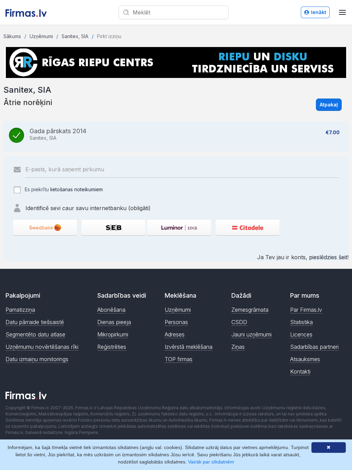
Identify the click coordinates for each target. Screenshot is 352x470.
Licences (301, 334)
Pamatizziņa (20, 309)
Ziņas (238, 346)
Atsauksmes (305, 359)
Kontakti (300, 371)
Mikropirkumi (112, 334)
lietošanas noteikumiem (76, 189)
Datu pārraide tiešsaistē (35, 322)
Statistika (301, 322)
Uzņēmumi (41, 36)
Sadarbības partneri (314, 346)
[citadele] (247, 227)
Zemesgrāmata (249, 309)
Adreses (175, 334)
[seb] (113, 227)
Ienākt (318, 12)
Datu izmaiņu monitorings (37, 359)
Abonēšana (111, 309)
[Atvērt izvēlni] (342, 12)
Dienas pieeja (114, 322)
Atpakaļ (329, 104)
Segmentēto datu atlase (35, 334)
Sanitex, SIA (75, 36)
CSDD (239, 322)
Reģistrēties (111, 346)
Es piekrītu (63, 189)
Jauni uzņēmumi (251, 334)
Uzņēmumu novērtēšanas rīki (42, 346)
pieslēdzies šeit (328, 257)
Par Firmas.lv (306, 309)
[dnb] (179, 227)
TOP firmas (178, 359)
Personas (176, 322)
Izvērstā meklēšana (188, 346)
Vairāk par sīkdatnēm (211, 462)
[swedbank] (45, 227)
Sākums (12, 36)
